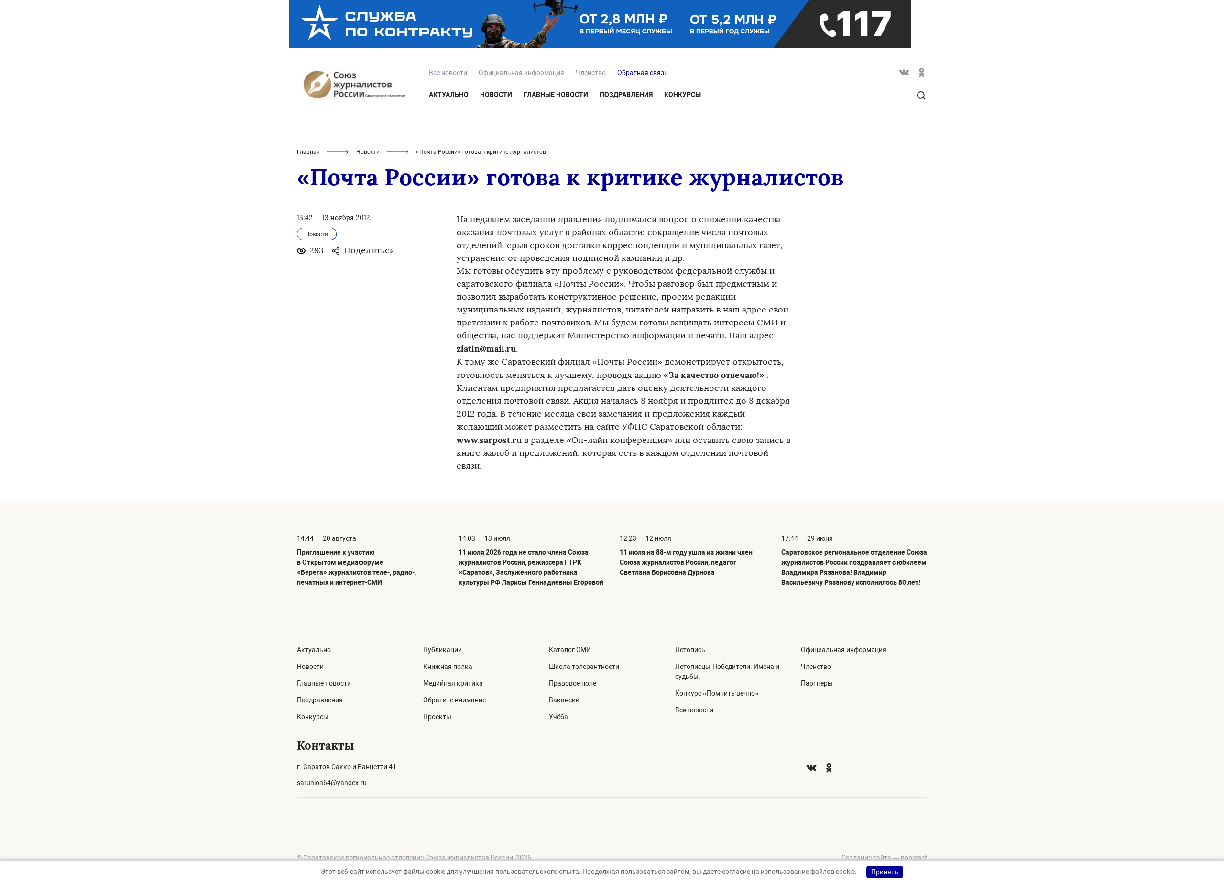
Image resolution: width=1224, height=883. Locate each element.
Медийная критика (453, 683)
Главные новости (556, 94)
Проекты (437, 717)
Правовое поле (572, 683)
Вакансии (564, 700)
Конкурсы (682, 94)
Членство (591, 72)
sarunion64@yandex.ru (332, 782)
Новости (496, 94)
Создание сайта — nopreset (884, 857)
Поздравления (626, 94)
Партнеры (817, 683)
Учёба (558, 717)
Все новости (694, 710)
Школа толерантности (584, 666)
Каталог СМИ (570, 650)
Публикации (442, 650)
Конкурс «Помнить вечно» (717, 693)
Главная (308, 152)
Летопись (690, 650)
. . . (717, 95)
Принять (884, 872)
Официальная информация (521, 72)
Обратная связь (642, 72)
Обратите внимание (454, 700)
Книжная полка (447, 666)
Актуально (449, 94)
